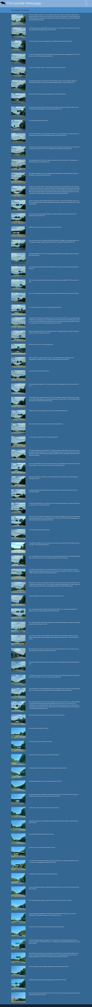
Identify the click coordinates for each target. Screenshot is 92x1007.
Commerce (87, 4)
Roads (86, 3)
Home (86, 1)
